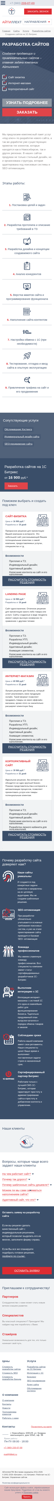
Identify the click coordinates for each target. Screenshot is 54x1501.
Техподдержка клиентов (9, 1413)
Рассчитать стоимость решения (27, 581)
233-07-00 (28, 3)
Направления (35, 21)
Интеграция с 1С (35, 1373)
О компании (8, 1400)
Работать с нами (10, 1418)
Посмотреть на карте (41, 1426)
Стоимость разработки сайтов (11, 1368)
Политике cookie (30, 1492)
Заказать (27, 112)
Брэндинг (31, 1377)
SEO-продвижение (36, 1380)
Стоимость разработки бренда (11, 1378)
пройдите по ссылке (13, 1256)
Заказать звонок (38, 11)
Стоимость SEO (10, 1373)
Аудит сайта (33, 1384)
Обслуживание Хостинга (18, 429)
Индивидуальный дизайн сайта (21, 436)
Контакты (6, 1404)
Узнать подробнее (27, 102)
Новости (6, 1408)
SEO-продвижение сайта (18, 444)
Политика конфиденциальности (16, 1483)
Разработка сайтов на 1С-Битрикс (36, 1368)
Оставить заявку (27, 1270)
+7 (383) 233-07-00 (13, 1447)
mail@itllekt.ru (10, 1454)
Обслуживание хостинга (34, 1389)
